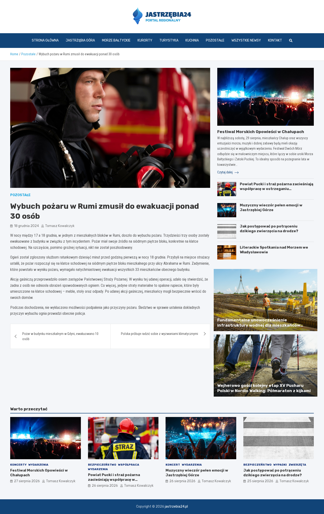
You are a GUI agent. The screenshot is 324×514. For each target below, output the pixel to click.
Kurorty (145, 40)
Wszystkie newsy (246, 40)
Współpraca (128, 464)
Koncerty (18, 464)
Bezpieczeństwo (102, 464)
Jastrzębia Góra (80, 40)
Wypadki (280, 464)
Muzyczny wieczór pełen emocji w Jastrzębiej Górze (271, 207)
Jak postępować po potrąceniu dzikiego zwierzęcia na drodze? (269, 228)
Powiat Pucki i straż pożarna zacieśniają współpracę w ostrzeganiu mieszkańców (276, 188)
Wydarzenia (38, 464)
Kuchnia (192, 40)
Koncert (173, 464)
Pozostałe (215, 40)
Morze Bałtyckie (116, 40)
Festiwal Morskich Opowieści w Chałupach (260, 131)
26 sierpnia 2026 (105, 486)
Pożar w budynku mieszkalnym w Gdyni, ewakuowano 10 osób (60, 336)
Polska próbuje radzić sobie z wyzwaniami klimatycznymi (159, 334)
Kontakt (275, 40)
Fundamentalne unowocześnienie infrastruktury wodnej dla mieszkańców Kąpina (258, 325)
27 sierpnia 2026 (27, 481)
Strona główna (45, 40)
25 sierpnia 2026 (260, 481)
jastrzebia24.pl (176, 507)
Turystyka (168, 40)
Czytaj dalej (225, 172)
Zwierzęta (297, 464)
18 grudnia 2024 (26, 226)
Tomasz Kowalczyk (59, 226)
